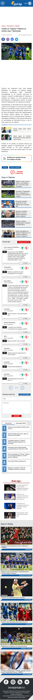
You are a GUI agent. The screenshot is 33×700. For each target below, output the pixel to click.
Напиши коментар (19, 172)
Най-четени (8, 423)
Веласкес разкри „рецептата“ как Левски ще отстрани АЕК (22, 204)
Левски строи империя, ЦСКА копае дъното (14, 622)
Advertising (10, 697)
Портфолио (19, 694)
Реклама (12, 692)
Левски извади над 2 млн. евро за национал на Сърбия (18, 434)
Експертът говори (26, 648)
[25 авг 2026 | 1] (16, 561)
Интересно (28, 549)
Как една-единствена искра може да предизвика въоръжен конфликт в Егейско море (16, 488)
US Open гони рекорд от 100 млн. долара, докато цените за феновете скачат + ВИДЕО (16, 671)
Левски (5, 167)
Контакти (6, 692)
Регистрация (26, 394)
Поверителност (19, 692)
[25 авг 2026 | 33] (16, 611)
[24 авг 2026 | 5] (16, 636)
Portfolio (16, 697)
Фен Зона (28, 624)
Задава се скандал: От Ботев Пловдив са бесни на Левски (16, 468)
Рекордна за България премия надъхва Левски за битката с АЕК (18, 448)
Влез (21, 394)
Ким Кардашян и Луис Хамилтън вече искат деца (22, 514)
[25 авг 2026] (16, 535)
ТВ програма (27, 599)
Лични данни (22, 697)
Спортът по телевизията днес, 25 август (13, 597)
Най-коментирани (21, 423)
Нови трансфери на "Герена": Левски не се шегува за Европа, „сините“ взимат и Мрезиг (19, 455)
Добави (16, 416)
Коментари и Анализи (25, 575)
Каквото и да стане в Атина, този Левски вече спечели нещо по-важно (22, 184)
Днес (27, 3)
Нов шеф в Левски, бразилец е (17, 461)
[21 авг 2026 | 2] (16, 660)
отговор (25, 263)
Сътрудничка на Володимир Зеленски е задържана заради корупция (22, 506)
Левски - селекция (15, 167)
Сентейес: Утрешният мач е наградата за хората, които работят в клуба (23, 194)
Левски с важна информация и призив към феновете (23, 222)
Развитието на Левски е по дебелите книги (14, 646)
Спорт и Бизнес (27, 674)
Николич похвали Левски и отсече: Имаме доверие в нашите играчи (21, 213)
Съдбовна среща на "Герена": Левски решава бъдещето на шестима (17, 442)
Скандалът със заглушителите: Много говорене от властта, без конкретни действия (16, 497)
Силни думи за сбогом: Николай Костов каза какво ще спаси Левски (22, 137)
